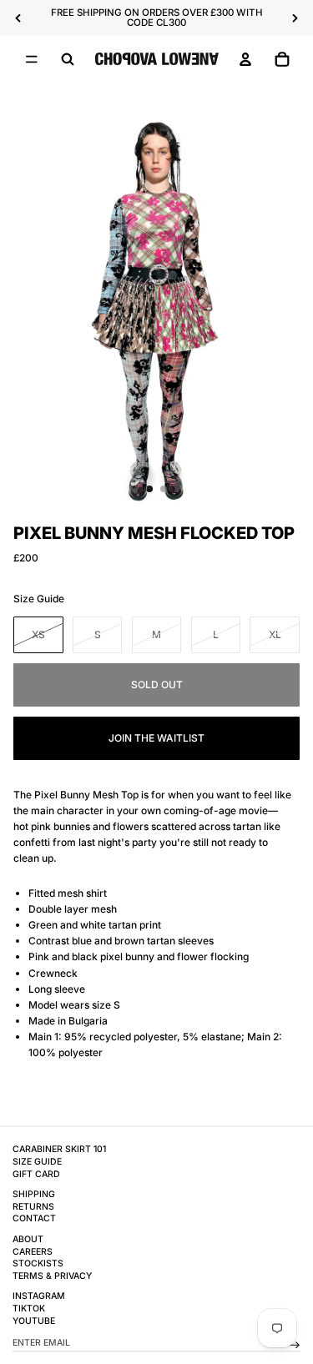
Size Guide (38, 598)
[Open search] (67, 59)
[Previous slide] (18, 18)
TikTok (29, 1308)
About (28, 1239)
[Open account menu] (245, 59)
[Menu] (32, 59)
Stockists (38, 1263)
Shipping (34, 1194)
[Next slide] (294, 18)
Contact (34, 1218)
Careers (33, 1251)
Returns (33, 1206)
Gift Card (36, 1174)
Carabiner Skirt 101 (59, 1149)
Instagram (39, 1296)
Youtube (34, 1321)
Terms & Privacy (52, 1276)
